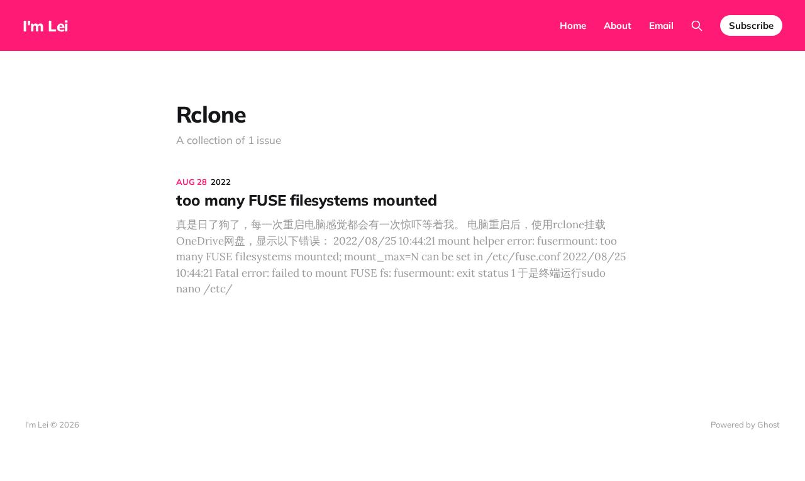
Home (573, 25)
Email (661, 25)
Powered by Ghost (745, 424)
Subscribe (751, 25)
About (617, 25)
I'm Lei (46, 25)
